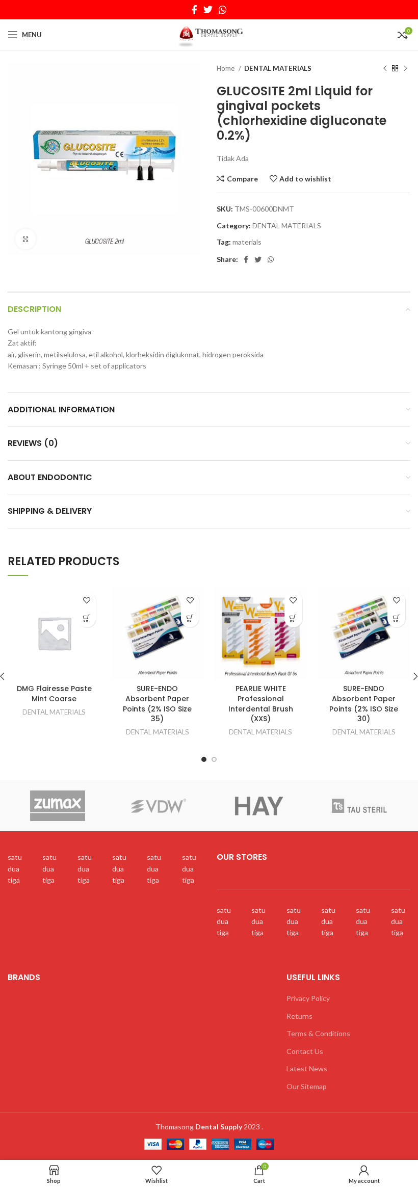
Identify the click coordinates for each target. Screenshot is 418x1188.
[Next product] (405, 69)
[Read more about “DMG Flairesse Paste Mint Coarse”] (87, 618)
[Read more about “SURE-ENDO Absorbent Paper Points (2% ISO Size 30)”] (396, 618)
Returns (299, 1016)
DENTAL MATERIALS (277, 68)
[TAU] (359, 805)
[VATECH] (258, 805)
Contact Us (304, 1051)
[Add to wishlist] (87, 601)
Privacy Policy (308, 998)
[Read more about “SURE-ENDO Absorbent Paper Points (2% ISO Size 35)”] (190, 618)
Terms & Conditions (318, 1033)
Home (226, 68)
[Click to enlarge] (25, 239)
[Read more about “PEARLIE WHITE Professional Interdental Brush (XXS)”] (293, 618)
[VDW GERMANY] (158, 805)
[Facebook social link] (194, 9)
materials (247, 241)
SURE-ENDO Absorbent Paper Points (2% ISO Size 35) (157, 703)
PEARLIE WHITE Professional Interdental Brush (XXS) (260, 703)
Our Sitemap (306, 1086)
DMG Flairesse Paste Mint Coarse (54, 693)
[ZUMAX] (58, 805)
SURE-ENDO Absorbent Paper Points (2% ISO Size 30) (363, 703)
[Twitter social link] (208, 9)
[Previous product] (385, 69)
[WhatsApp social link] (223, 9)
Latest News (306, 1068)
